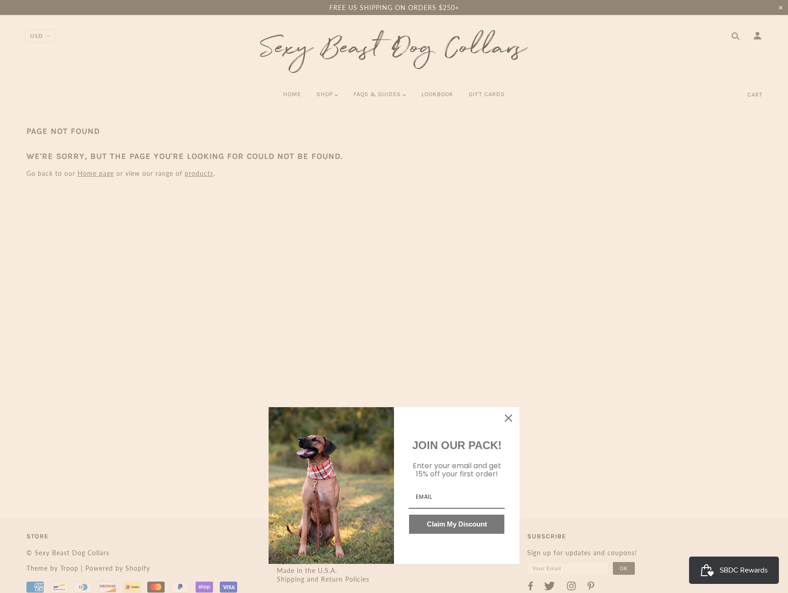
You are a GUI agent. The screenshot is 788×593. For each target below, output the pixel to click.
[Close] (508, 418)
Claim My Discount (457, 524)
